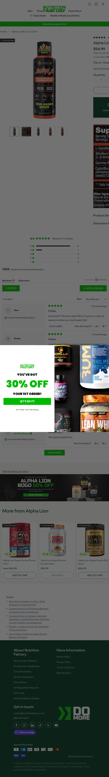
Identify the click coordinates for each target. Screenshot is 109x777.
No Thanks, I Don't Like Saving (27, 410)
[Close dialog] (106, 347)
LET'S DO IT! (27, 401)
